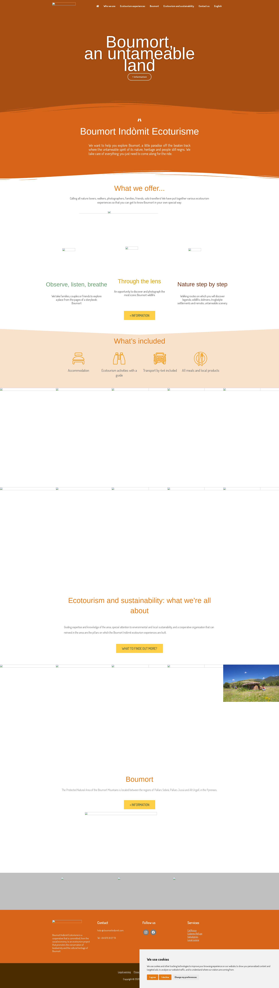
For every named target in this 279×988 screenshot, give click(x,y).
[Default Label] (146, 931)
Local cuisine (193, 939)
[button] (2, 58)
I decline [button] (165, 977)
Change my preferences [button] (186, 977)
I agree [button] (152, 977)
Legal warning (124, 971)
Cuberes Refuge (194, 933)
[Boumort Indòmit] (64, 5)
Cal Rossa (191, 930)
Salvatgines (192, 936)
